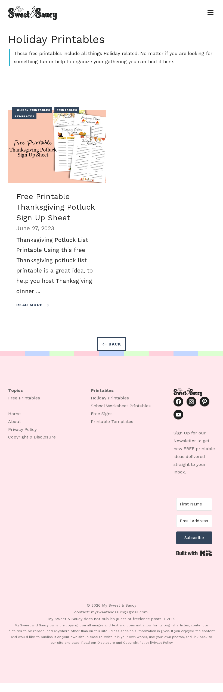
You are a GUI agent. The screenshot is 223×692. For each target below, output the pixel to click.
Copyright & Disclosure (32, 437)
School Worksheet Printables (121, 405)
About (14, 421)
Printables (67, 109)
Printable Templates (112, 421)
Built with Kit (194, 553)
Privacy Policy (22, 429)
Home (14, 413)
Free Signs (102, 413)
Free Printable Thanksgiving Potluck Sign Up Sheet (55, 207)
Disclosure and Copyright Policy (123, 643)
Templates (24, 116)
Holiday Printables (32, 109)
